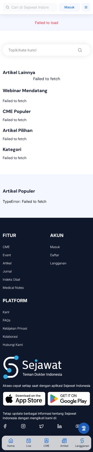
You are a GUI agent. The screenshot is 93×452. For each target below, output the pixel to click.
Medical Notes (13, 287)
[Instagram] (28, 426)
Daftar (54, 255)
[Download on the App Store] (24, 399)
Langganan (58, 263)
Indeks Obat (11, 279)
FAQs (6, 320)
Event (7, 255)
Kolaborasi (10, 336)
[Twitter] (46, 426)
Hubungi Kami (13, 345)
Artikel (7, 263)
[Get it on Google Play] (68, 399)
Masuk (69, 7)
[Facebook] (10, 426)
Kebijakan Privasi (15, 328)
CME (6, 247)
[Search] (80, 50)
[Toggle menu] (86, 7)
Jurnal (7, 271)
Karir (6, 312)
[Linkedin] (64, 426)
